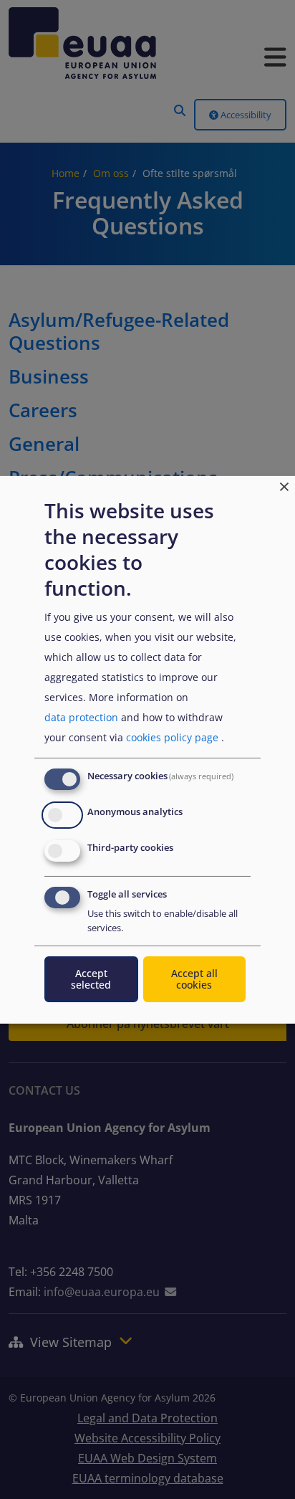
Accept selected (91, 978)
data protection (81, 717)
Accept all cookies (194, 978)
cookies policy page (172, 737)
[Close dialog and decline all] (284, 484)
